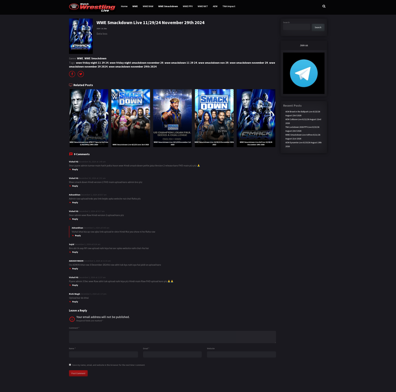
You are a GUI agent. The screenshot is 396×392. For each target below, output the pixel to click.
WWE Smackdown (168, 6)
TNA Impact (228, 6)
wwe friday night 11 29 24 (92, 62)
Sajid (71, 244)
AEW (215, 6)
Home (124, 6)
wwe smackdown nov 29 (213, 62)
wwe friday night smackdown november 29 (136, 62)
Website (211, 348)
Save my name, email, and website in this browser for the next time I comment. (108, 365)
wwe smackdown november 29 (249, 62)
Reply (75, 169)
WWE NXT (203, 6)
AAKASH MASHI (76, 260)
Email (146, 348)
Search (286, 22)
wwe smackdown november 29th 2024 (133, 66)
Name (72, 348)
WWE (135, 6)
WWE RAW (148, 6)
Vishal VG (73, 161)
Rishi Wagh (74, 293)
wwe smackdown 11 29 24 (181, 62)
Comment (74, 327)
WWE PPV (188, 6)
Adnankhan (74, 194)
